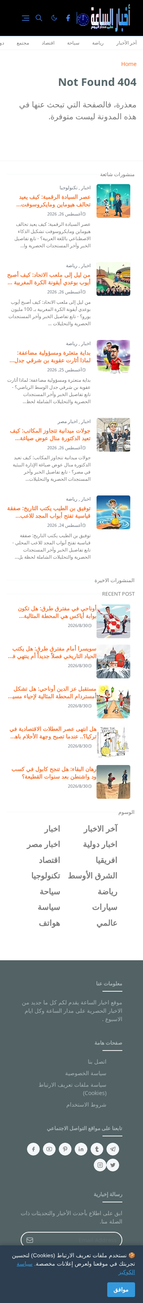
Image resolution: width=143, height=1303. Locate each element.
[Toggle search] (39, 18)
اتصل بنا (97, 1061)
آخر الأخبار (126, 42)
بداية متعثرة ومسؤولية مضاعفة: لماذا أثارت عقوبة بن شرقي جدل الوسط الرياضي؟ (52, 360)
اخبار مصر (67, 421)
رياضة (98, 42)
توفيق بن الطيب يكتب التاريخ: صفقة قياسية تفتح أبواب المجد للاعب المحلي (49, 515)
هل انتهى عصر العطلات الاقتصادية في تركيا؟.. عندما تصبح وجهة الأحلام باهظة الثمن (52, 736)
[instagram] (100, 1165)
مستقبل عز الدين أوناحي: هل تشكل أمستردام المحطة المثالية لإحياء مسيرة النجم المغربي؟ (52, 696)
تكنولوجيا (68, 187)
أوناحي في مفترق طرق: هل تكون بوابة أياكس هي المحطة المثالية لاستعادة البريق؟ (57, 615)
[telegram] (112, 1149)
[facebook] (68, 18)
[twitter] (112, 1165)
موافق (121, 1289)
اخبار (85, 187)
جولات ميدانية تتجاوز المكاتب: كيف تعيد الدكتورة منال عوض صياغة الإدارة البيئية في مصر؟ (50, 438)
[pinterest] (65, 1149)
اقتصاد (48, 42)
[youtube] (49, 1149)
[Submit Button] (30, 1240)
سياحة (73, 42)
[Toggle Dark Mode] (54, 17)
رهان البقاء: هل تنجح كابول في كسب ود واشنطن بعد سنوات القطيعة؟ (54, 772)
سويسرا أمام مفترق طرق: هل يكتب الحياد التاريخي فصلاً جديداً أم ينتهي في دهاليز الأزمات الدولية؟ (52, 656)
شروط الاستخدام (86, 1104)
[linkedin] (81, 1149)
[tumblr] (97, 1149)
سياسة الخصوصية (85, 1073)
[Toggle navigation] (25, 18)
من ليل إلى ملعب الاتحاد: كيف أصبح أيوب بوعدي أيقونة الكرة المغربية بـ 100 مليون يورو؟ (49, 282)
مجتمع (23, 42)
